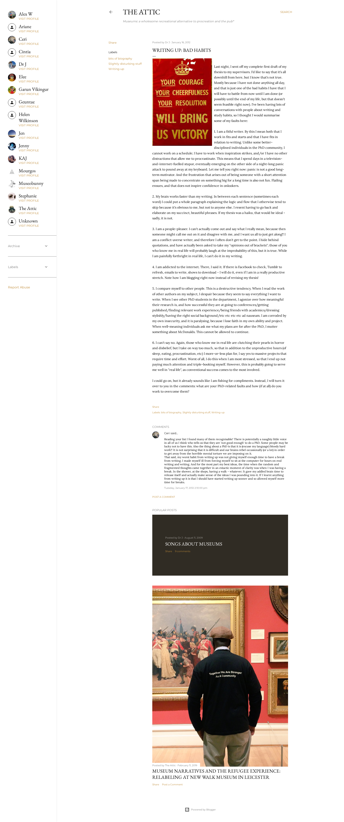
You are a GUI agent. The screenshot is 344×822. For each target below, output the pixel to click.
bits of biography (120, 58)
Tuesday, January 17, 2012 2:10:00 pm (185, 487)
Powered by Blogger (203, 809)
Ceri (167, 433)
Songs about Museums (193, 544)
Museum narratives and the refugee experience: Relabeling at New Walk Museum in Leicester (216, 774)
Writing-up (116, 69)
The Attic (141, 12)
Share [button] (112, 42)
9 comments (182, 551)
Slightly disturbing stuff (125, 64)
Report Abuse (19, 287)
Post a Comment (163, 496)
